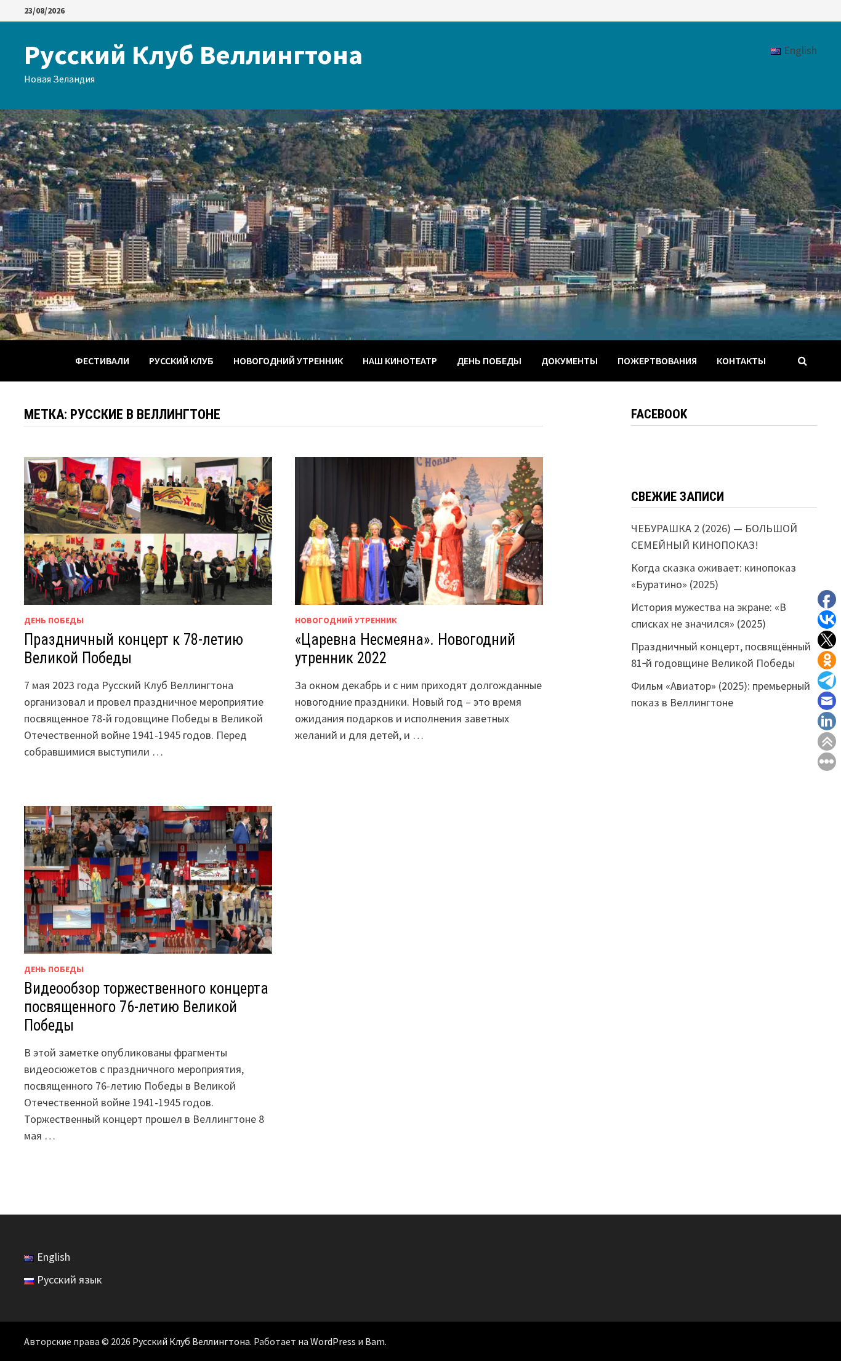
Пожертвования (657, 360)
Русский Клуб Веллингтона (193, 54)
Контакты (741, 360)
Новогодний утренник (288, 360)
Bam (375, 1341)
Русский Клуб (181, 360)
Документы (569, 360)
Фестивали (102, 360)
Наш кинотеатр (400, 360)
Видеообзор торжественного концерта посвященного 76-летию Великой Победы (146, 1007)
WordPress (333, 1341)
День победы (489, 360)
